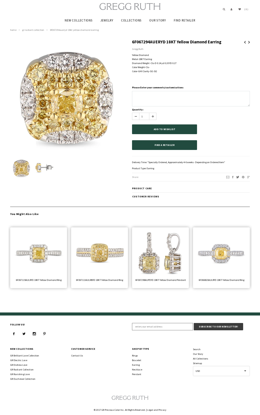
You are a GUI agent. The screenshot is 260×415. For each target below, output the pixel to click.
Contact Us (77, 355)
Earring (150, 168)
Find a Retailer (165, 145)
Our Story (198, 353)
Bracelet (136, 360)
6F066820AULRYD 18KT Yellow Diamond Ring (221, 279)
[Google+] (248, 176)
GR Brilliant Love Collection (24, 355)
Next (249, 42)
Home (13, 29)
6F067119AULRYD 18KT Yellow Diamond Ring (39, 279)
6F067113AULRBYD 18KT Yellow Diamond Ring (99, 279)
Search (196, 349)
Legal (150, 409)
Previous (245, 42)
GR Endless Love (18, 364)
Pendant (136, 374)
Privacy (162, 409)
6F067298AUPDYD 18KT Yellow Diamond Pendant (160, 279)
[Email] (227, 176)
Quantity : (138, 109)
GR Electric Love (18, 360)
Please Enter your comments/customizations (157, 87)
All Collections (200, 358)
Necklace (137, 369)
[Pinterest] (243, 176)
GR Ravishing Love (20, 374)
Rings (135, 355)
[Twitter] (237, 176)
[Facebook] (13, 333)
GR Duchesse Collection (22, 378)
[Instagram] (34, 333)
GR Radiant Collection (33, 29)
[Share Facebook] (232, 176)
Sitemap (197, 363)
